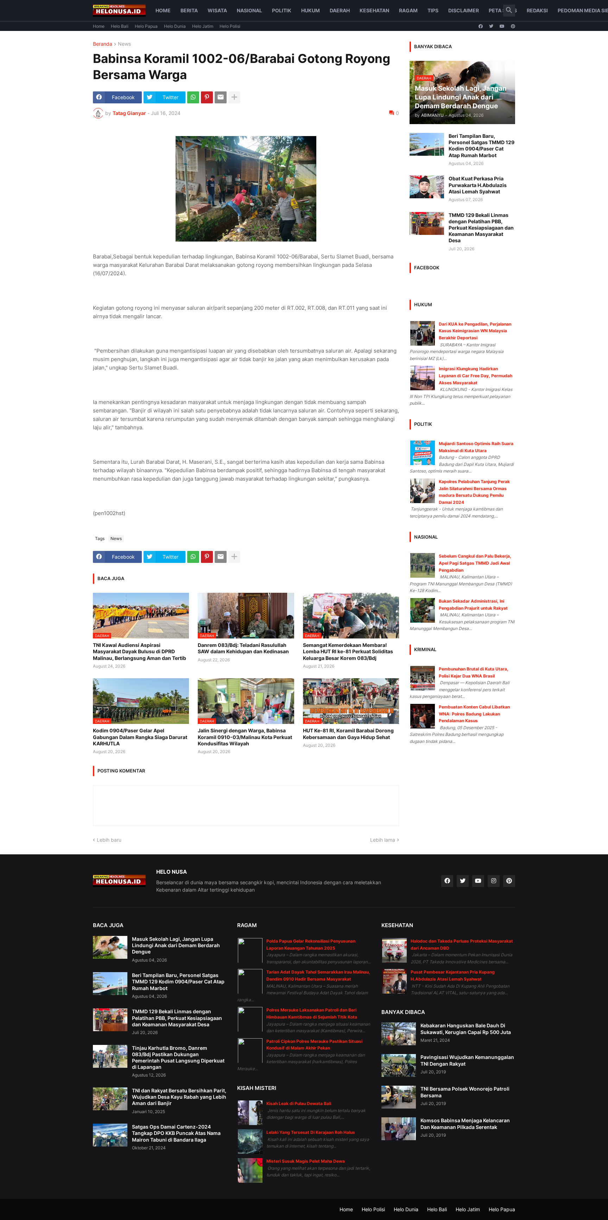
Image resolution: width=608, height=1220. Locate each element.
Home (163, 10)
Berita (189, 10)
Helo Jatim (202, 26)
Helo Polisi (230, 26)
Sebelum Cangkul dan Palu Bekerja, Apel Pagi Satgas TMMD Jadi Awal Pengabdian (475, 562)
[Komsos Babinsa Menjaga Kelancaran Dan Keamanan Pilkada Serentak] (398, 1128)
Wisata (217, 10)
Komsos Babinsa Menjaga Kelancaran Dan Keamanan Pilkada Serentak (465, 1123)
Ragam (408, 10)
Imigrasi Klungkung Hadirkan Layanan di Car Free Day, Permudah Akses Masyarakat (475, 375)
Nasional (249, 10)
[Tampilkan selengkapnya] (234, 97)
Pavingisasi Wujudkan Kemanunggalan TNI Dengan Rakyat (467, 1060)
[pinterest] (513, 26)
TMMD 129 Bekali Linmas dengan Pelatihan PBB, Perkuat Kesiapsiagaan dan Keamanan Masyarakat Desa (481, 228)
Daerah (340, 10)
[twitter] (491, 26)
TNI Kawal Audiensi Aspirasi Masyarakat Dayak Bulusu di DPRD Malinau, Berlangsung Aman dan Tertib (139, 651)
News (124, 44)
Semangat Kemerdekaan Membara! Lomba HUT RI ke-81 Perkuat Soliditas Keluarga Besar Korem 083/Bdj (348, 651)
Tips (433, 10)
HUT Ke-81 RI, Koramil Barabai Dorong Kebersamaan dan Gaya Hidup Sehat (348, 733)
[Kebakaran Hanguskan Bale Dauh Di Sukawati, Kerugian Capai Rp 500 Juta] (398, 1033)
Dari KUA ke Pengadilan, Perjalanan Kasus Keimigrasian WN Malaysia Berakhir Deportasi (475, 330)
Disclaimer (463, 10)
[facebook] (481, 26)
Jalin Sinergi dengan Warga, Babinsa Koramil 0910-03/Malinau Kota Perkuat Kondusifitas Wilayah (245, 736)
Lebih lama (382, 840)
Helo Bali (119, 26)
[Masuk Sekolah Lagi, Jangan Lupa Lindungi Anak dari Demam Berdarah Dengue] (110, 947)
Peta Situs (503, 10)
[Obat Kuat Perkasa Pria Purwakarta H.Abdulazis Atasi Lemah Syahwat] (427, 186)
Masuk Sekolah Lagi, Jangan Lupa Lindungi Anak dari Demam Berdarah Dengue (176, 945)
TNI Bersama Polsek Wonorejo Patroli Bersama (464, 1092)
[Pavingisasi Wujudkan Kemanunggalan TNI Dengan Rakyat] (398, 1065)
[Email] (221, 97)
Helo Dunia (175, 26)
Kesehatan (374, 10)
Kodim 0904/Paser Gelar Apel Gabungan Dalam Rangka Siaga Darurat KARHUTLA (140, 736)
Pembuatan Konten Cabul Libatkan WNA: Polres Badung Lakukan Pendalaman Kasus (474, 713)
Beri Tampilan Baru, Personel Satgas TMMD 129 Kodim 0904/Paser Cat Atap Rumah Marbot (481, 145)
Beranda (102, 44)
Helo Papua (146, 26)
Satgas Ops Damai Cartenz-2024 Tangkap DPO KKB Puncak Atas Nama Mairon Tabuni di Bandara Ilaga (176, 1133)
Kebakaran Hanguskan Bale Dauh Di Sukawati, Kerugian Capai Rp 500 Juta (465, 1028)
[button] (509, 11)
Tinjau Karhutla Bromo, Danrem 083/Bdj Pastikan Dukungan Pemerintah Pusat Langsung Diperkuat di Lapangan (178, 1057)
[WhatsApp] (193, 97)
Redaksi (537, 10)
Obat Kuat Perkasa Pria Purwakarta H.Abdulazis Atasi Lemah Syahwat (478, 184)
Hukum (310, 10)
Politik (281, 10)
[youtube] (502, 26)
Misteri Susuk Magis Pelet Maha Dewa (305, 1161)
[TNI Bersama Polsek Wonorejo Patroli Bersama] (398, 1097)
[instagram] (494, 881)
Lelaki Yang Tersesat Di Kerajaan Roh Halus (310, 1132)
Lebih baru (109, 840)
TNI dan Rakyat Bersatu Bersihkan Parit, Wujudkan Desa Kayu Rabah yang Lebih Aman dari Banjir (179, 1096)
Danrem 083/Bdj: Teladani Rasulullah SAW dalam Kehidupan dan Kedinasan (243, 648)
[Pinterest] (207, 97)
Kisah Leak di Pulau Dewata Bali (298, 1103)
